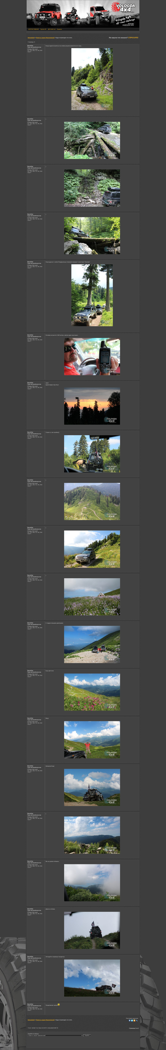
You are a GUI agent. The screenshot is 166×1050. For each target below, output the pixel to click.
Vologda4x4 (31, 37)
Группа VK (43, 29)
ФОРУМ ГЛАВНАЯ (33, 29)
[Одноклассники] (134, 1020)
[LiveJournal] (137, 1020)
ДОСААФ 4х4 (52, 29)
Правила (59, 29)
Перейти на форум (33, 1033)
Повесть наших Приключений (45, 37)
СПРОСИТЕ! (133, 38)
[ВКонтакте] (130, 1020)
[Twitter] (132, 1020)
